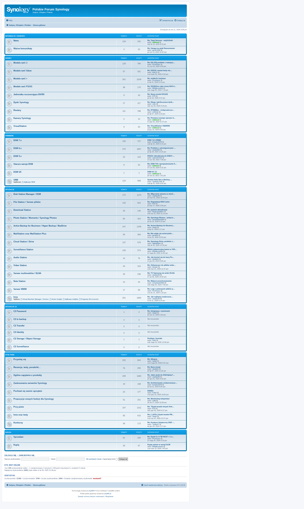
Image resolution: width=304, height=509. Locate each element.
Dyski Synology (21, 102)
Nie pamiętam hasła (93, 459)
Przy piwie (18, 407)
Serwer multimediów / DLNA (27, 273)
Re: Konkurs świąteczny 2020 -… (161, 422)
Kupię (16, 445)
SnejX (154, 227)
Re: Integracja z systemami (158, 311)
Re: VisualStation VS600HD (158, 126)
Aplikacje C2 (11, 307)
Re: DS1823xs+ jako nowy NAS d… (161, 86)
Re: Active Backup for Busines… (161, 225)
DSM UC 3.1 (152, 172)
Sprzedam (18, 437)
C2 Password (19, 311)
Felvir (154, 393)
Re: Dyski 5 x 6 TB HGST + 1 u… (160, 437)
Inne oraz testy (20, 415)
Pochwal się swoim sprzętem (27, 391)
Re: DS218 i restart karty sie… (159, 70)
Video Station (20, 265)
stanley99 (156, 196)
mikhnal (155, 42)
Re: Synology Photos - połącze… (161, 218)
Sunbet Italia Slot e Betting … (159, 180)
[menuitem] (9, 20)
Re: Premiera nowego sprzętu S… (161, 118)
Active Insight (57, 299)
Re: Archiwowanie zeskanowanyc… (162, 383)
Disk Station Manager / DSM (27, 194)
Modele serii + (20, 78)
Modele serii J (20, 63)
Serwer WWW (20, 289)
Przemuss (156, 64)
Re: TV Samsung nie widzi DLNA (161, 273)
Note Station (19, 281)
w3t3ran (155, 112)
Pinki (154, 340)
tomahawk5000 (158, 219)
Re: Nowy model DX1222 (157, 94)
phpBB (91, 491)
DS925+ (150, 391)
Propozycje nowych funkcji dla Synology (33, 399)
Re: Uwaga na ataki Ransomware (161, 48)
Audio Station (20, 257)
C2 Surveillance (21, 346)
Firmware (9, 136)
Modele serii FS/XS (22, 86)
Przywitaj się (19, 359)
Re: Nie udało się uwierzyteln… (160, 233)
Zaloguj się (10, 455)
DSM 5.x (17, 156)
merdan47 (97, 478)
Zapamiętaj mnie (109, 459)
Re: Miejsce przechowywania (159, 281)
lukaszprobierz (158, 212)
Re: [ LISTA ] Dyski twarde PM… (160, 414)
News (16, 40)
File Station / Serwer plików (27, 202)
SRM (15, 180)
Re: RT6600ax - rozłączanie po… (160, 110)
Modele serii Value (22, 70)
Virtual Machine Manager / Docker (35, 299)
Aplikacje (9, 189)
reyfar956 (156, 150)
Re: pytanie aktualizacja (157, 210)
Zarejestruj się (26, 455)
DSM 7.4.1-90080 (154, 140)
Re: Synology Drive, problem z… (160, 241)
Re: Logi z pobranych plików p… (161, 289)
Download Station (22, 210)
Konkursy (18, 422)
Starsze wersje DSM (23, 164)
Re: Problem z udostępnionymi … (161, 148)
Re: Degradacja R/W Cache (158, 202)
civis (154, 104)
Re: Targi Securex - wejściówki (160, 40)
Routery (17, 110)
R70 (153, 96)
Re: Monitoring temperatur (158, 399)
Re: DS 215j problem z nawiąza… (161, 62)
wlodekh (155, 259)
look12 (154, 72)
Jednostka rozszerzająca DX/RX (28, 94)
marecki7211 (157, 158)
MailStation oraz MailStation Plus (29, 234)
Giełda (8, 432)
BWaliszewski (157, 88)
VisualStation (20, 126)
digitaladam (156, 243)
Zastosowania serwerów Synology (30, 383)
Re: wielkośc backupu (156, 78)
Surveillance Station (23, 249)
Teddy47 (155, 424)
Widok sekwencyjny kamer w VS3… (162, 249)
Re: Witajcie (152, 359)
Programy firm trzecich (89, 299)
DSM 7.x (17, 140)
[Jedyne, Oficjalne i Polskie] (18, 10)
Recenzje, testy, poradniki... (27, 367)
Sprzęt (8, 58)
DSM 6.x (17, 148)
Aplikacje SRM (29, 182)
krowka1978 (157, 142)
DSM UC (17, 172)
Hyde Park (9, 355)
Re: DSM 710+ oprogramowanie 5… (162, 164)
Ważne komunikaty (22, 48)
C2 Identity (18, 332)
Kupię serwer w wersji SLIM (158, 445)
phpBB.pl (107, 493)
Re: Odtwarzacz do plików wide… (161, 265)
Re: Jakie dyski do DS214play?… (161, 375)
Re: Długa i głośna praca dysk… (160, 102)
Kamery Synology (22, 118)
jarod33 (155, 235)
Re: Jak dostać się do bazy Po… (160, 257)
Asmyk (155, 267)
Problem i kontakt (154, 338)
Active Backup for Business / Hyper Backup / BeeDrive (39, 226)
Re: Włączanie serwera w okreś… (161, 194)
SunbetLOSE (157, 181)
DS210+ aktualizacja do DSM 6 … (160, 156)
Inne (15, 297)
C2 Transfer (19, 325)
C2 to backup (19, 319)
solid (154, 401)
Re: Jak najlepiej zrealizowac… (160, 297)
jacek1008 (156, 50)
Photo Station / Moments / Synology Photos (35, 218)
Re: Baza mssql (153, 367)
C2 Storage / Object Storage (27, 338)
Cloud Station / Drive (23, 241)
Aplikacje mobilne (71, 299)
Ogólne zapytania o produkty (27, 375)
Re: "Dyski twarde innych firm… (160, 407)
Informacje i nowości (15, 36)
